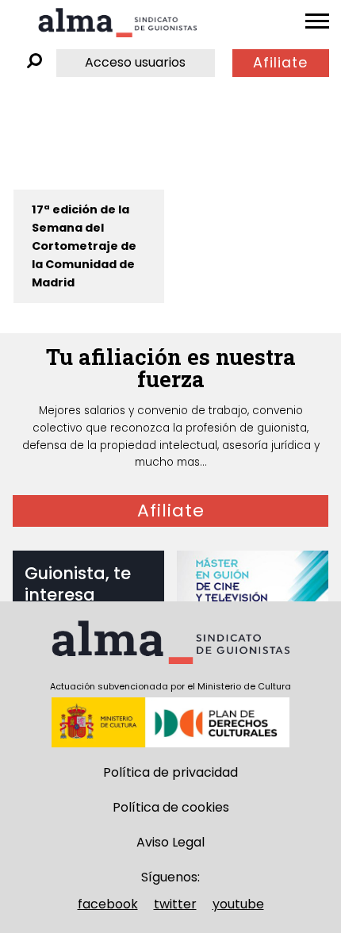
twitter (175, 904)
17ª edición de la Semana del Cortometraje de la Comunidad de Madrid (84, 246)
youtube (238, 904)
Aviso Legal (170, 842)
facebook (108, 904)
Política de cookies (171, 807)
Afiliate (280, 62)
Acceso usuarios (135, 62)
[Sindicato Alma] (117, 22)
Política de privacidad (170, 772)
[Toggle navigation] (317, 21)
